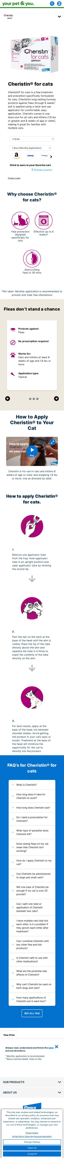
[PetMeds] (44, 155)
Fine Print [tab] (9, 1035)
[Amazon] (16, 155)
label (51, 1047)
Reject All (32, 1148)
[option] (17, 156)
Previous (7, 398)
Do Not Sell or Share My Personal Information (32, 1137)
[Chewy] (30, 155)
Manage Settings (32, 1142)
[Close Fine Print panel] (56, 1046)
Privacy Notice (32, 1133)
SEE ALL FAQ (32, 1013)
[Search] (52, 3)
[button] (51, 156)
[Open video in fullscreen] (53, 442)
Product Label (14, 178)
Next (56, 398)
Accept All (32, 1154)
